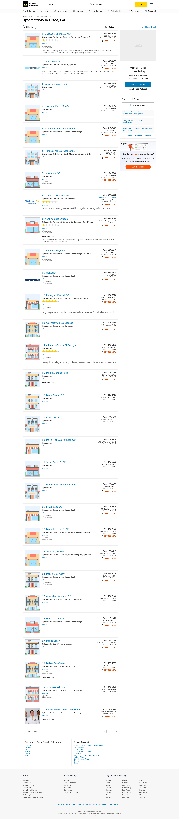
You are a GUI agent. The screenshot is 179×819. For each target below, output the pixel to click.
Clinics (76, 763)
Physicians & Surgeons (61, 37)
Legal (116, 804)
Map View (30, 27)
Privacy (61, 804)
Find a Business (70, 783)
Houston (125, 783)
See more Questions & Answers (138, 136)
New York (142, 785)
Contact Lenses (69, 199)
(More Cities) (121, 776)
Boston (108, 788)
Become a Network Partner (32, 792)
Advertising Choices (30, 790)
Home (25, 16)
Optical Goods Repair (60, 65)
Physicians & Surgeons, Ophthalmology (85, 37)
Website (45, 43)
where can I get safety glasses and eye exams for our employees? (137, 113)
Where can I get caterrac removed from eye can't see (137, 129)
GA (30, 16)
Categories (68, 790)
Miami (141, 780)
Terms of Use (107, 804)
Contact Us (27, 783)
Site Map (67, 788)
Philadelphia (143, 792)
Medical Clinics (88, 298)
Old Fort (28, 747)
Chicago (108, 792)
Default (112, 27)
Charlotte (109, 790)
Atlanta (108, 780)
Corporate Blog (28, 788)
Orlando (142, 790)
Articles (67, 780)
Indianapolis (126, 785)
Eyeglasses (68, 644)
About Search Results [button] (149, 27)
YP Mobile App (69, 785)
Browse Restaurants (71, 792)
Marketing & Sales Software (33, 797)
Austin (108, 783)
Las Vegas (126, 790)
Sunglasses (69, 326)
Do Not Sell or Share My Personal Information (83, 804)
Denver (108, 797)
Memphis (125, 797)
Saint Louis (143, 797)
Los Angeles (126, 792)
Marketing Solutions (30, 795)
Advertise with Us (29, 785)
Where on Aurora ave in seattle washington (134, 121)
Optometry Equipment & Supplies (86, 755)
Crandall (28, 745)
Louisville (125, 795)
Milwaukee (143, 783)
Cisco (37, 16)
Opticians (72, 65)
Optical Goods (58, 199)
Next (115, 731)
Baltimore (109, 785)
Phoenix (142, 795)
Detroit (124, 780)
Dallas (108, 795)
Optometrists (47, 37)
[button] (151, 4)
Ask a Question (139, 105)
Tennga (27, 751)
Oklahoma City (144, 788)
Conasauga (29, 753)
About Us (26, 780)
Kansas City (126, 788)
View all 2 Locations (108, 198)
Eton (26, 749)
